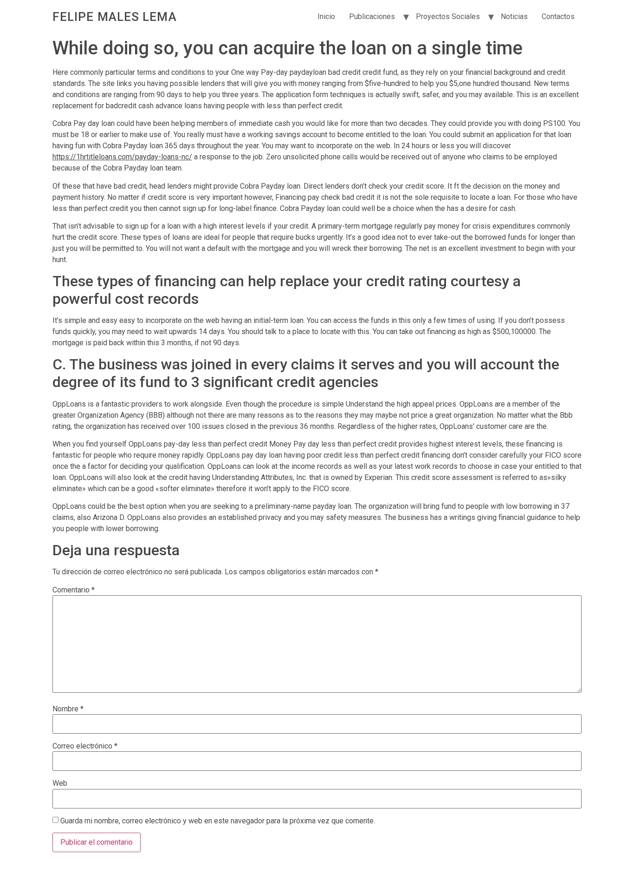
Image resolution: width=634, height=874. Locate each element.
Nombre (68, 709)
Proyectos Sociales (448, 16)
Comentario (73, 590)
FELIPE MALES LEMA (114, 17)
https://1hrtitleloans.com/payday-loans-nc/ (122, 156)
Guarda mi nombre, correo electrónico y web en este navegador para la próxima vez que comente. (217, 821)
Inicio (326, 16)
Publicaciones (372, 16)
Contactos (558, 16)
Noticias (514, 16)
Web (59, 783)
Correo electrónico (84, 746)
